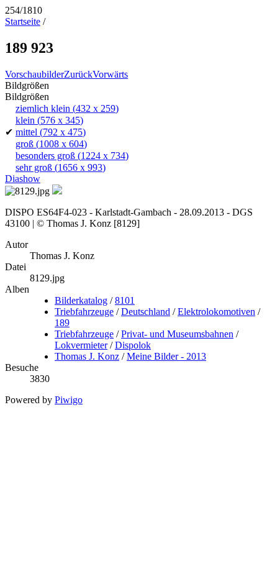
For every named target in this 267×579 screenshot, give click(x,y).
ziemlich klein (67, 108)
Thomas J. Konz (87, 356)
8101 (125, 300)
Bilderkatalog (81, 300)
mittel (51, 132)
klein (49, 120)
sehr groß (61, 167)
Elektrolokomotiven (216, 311)
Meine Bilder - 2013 (166, 356)
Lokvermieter (81, 345)
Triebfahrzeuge (84, 311)
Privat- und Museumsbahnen (177, 334)
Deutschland (145, 311)
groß (51, 144)
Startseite (22, 21)
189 (62, 322)
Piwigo (69, 399)
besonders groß (72, 155)
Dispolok (133, 345)
